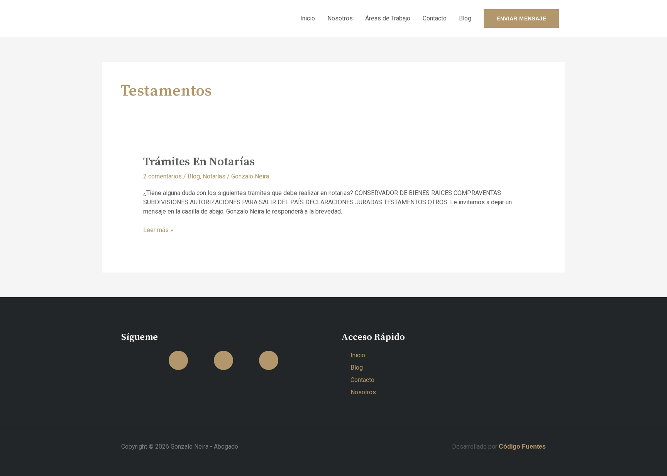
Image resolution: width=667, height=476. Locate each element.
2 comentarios (162, 176)
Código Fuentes (521, 446)
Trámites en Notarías (199, 162)
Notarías (214, 176)
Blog (465, 18)
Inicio (307, 18)
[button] (521, 18)
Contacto (435, 18)
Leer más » (158, 229)
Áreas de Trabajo (387, 18)
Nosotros (340, 18)
